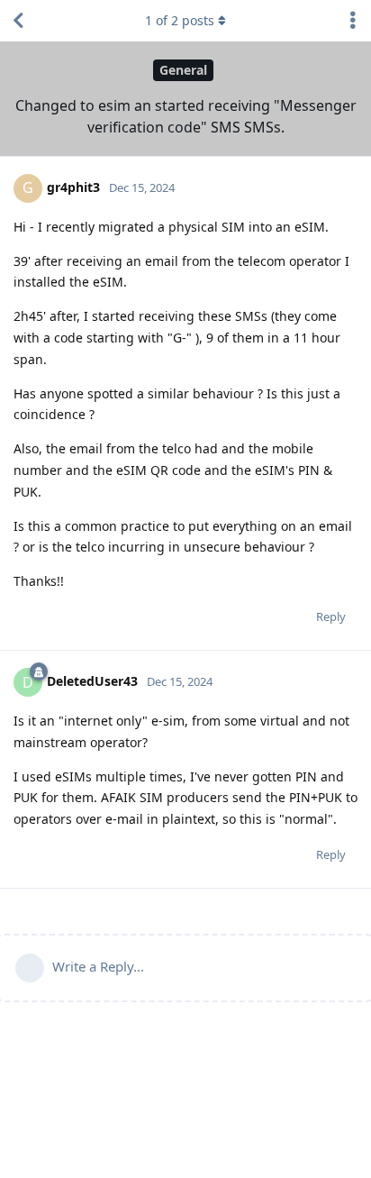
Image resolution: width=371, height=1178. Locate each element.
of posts (179, 20)
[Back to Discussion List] (18, 20)
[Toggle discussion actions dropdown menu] (353, 20)
